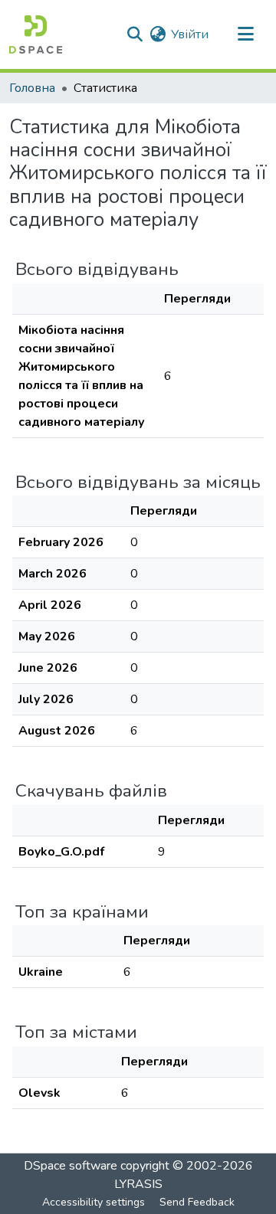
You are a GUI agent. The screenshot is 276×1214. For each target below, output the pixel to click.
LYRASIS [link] (138, 1184)
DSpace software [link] (70, 1165)
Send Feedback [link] (197, 1202)
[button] (35, 34)
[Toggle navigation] (245, 34)
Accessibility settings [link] (93, 1202)
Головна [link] (32, 88)
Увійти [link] (190, 34)
